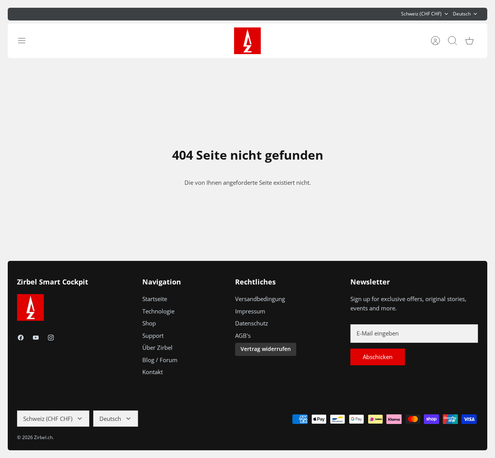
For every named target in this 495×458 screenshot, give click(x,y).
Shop (149, 323)
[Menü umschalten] (25, 40)
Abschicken (378, 357)
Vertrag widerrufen (266, 349)
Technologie (158, 311)
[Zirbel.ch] (247, 40)
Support (153, 335)
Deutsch (462, 13)
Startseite (154, 299)
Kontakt (152, 372)
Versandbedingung (260, 299)
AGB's (243, 335)
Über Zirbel (157, 347)
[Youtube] (35, 337)
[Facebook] (20, 337)
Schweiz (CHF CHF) (421, 13)
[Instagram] (50, 337)
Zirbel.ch (43, 437)
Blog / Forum (160, 360)
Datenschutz (251, 323)
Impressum (250, 311)
